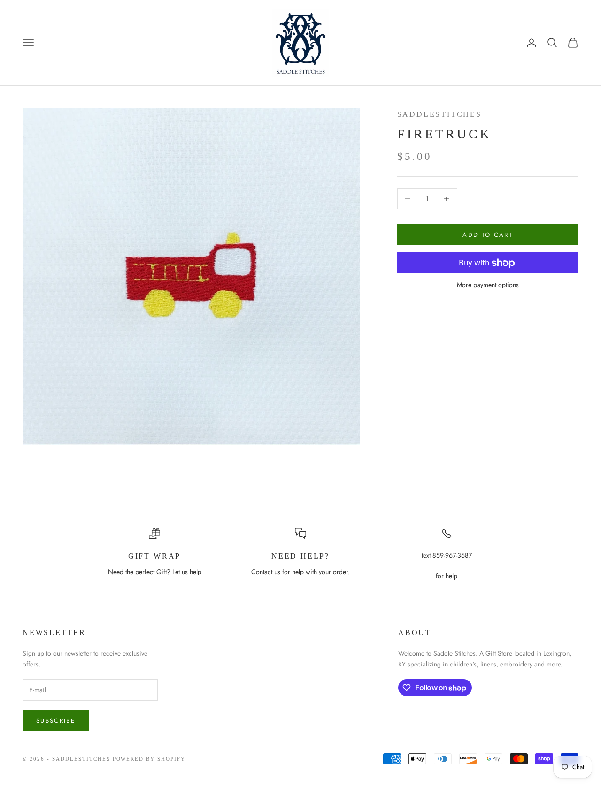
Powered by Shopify (149, 759)
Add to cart (487, 234)
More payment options (488, 285)
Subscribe (55, 720)
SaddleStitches (439, 114)
